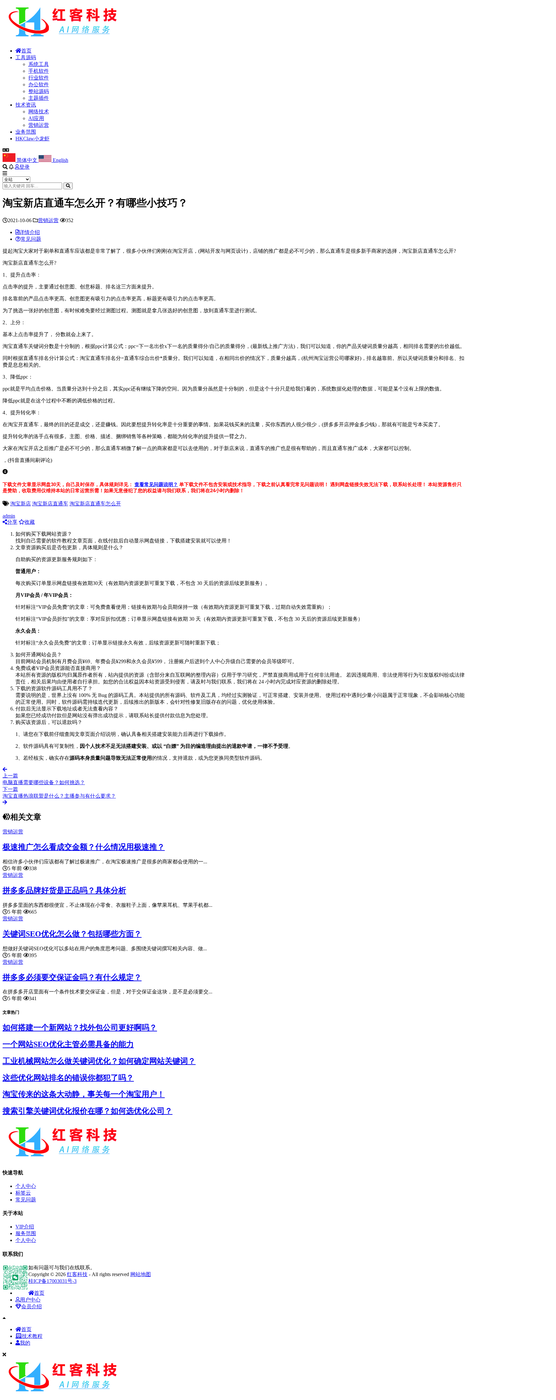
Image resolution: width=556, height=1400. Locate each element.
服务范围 (25, 1233)
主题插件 (38, 98)
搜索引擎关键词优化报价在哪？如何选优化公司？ (87, 1111)
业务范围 (25, 132)
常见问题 (25, 1199)
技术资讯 (25, 105)
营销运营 (38, 125)
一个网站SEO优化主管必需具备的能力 (68, 1044)
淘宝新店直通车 (50, 503)
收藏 (29, 522)
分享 (12, 522)
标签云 (23, 1193)
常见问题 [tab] (31, 239)
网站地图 (140, 1274)
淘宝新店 (20, 503)
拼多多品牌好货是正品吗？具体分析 (64, 890)
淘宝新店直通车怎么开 (95, 503)
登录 (24, 167)
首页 (26, 50)
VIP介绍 (24, 1226)
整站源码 (38, 91)
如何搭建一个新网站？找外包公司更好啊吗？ (80, 1027)
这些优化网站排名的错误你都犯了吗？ (68, 1078)
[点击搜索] (68, 186)
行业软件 (38, 77)
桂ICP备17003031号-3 (52, 1281)
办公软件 (38, 84)
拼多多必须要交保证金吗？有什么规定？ (72, 977)
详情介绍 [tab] (29, 232)
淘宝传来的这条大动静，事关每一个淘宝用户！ (84, 1094)
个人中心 (25, 1186)
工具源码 (25, 57)
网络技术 (38, 111)
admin (9, 516)
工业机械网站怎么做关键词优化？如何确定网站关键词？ (99, 1061)
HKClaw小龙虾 (32, 138)
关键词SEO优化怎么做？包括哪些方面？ (72, 934)
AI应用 (36, 118)
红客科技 (77, 1274)
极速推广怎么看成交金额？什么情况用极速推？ (84, 847)
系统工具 (38, 64)
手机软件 (38, 71)
